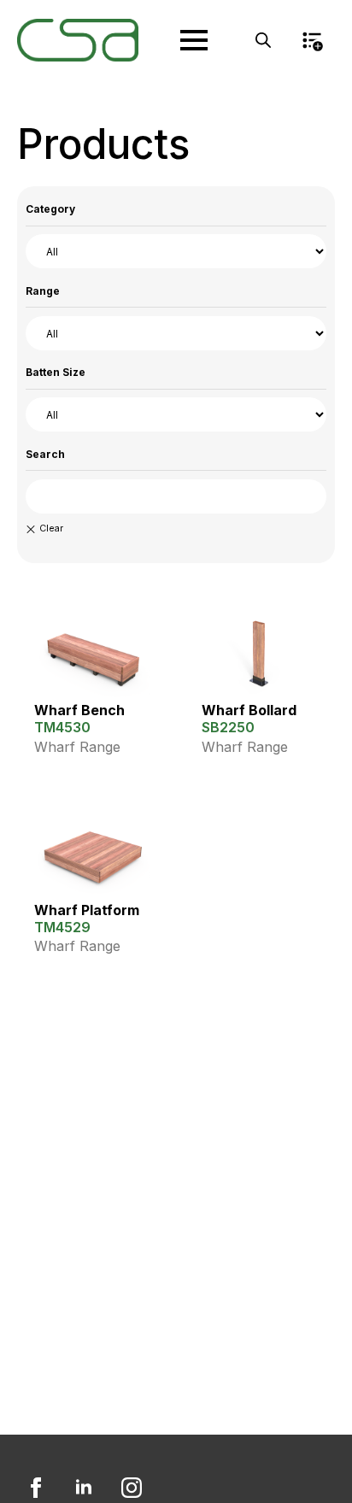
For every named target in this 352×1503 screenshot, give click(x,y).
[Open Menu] (194, 40)
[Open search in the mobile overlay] (263, 40)
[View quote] (312, 40)
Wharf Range (77, 746)
